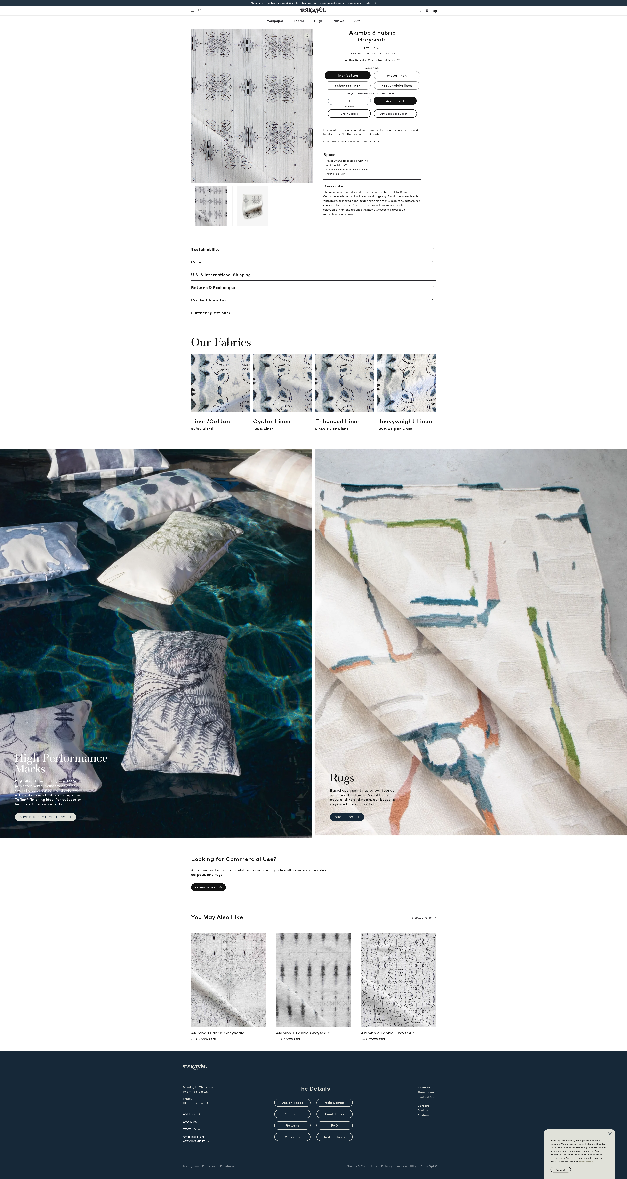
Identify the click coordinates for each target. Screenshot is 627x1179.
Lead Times (334, 1114)
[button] (192, 10)
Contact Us (425, 1097)
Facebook (227, 1166)
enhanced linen (348, 85)
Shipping (292, 1114)
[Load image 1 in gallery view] (211, 206)
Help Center (335, 1102)
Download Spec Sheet (393, 113)
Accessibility (406, 1166)
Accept (560, 1169)
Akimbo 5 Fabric (388, 1033)
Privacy (387, 1166)
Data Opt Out (430, 1166)
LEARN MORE (205, 887)
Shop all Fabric (422, 918)
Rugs (318, 21)
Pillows (339, 21)
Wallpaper (276, 21)
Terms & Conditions (362, 1166)
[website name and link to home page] (313, 10)
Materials (292, 1137)
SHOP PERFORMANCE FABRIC (42, 817)
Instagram (191, 1166)
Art (357, 21)
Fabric (299, 21)
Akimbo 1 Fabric (218, 1033)
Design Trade (292, 1102)
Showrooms (426, 1092)
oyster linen (397, 75)
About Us (424, 1087)
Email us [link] (190, 1121)
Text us (189, 1129)
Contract (424, 1110)
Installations (334, 1137)
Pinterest (209, 1166)
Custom (423, 1115)
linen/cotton (347, 75)
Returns (292, 1125)
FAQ (334, 1125)
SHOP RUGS (344, 817)
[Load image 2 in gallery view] (252, 206)
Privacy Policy (586, 1161)
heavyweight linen (397, 85)
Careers (423, 1105)
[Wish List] (420, 10)
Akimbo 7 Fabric (303, 1033)
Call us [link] (189, 1113)
